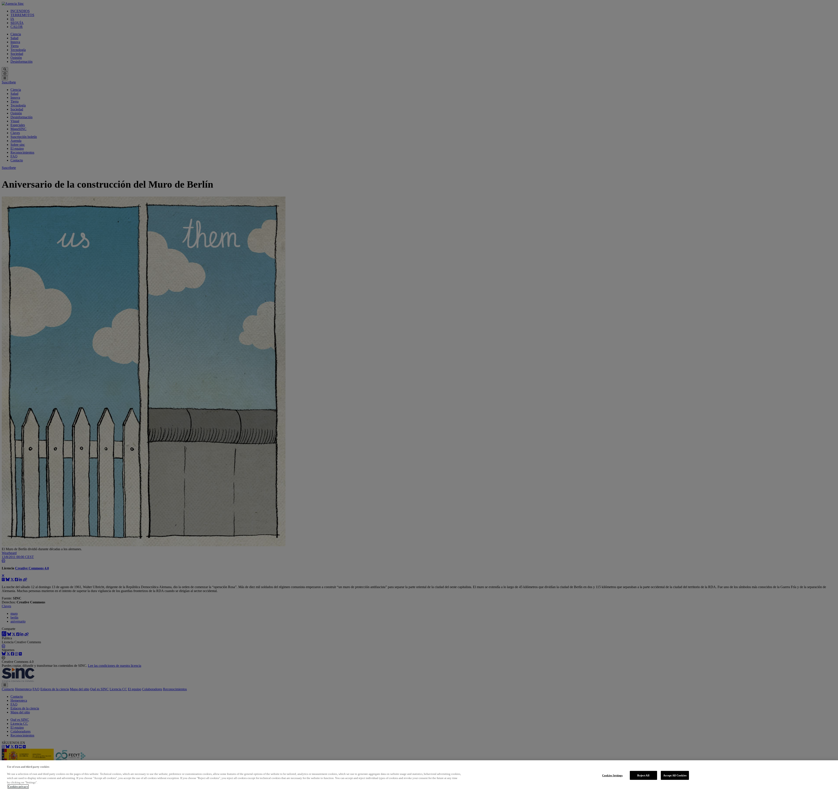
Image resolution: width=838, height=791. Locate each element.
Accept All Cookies (675, 775)
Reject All (643, 775)
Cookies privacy (18, 786)
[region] (419, 775)
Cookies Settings (612, 775)
